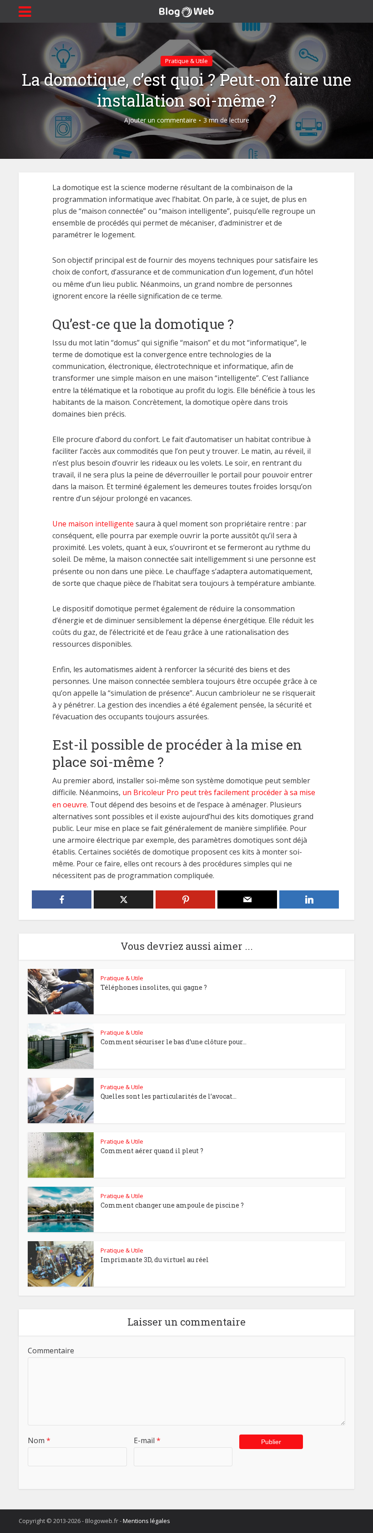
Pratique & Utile (186, 61)
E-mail (147, 1440)
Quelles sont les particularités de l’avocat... (169, 1096)
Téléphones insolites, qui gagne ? (154, 987)
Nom (39, 1440)
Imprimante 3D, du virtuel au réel (155, 1259)
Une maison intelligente (93, 524)
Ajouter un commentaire (160, 120)
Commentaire (51, 1351)
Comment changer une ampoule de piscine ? (172, 1205)
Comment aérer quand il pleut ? (152, 1150)
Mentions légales (146, 1521)
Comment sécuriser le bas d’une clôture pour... (174, 1041)
